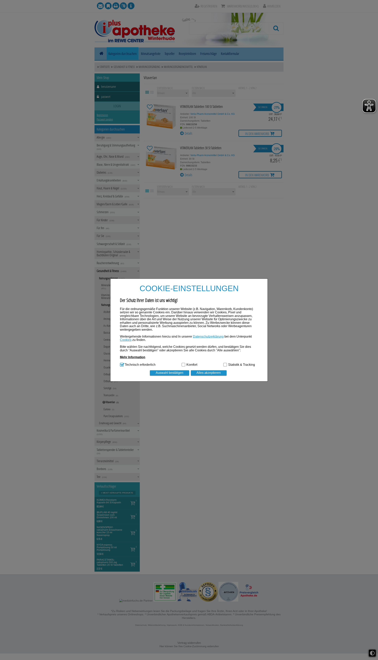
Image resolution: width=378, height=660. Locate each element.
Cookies (126, 340)
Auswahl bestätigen (169, 372)
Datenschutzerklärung (208, 336)
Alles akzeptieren (208, 372)
